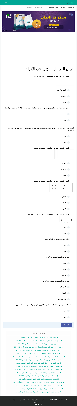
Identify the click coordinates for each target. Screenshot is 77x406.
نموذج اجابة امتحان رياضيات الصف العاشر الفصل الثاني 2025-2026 (38, 344)
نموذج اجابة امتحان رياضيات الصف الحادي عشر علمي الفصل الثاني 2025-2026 (38, 366)
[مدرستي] (70, 2)
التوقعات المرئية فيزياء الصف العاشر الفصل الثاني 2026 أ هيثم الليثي (38, 379)
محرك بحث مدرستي (24, 399)
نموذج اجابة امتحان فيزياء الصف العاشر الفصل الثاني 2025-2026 (38, 376)
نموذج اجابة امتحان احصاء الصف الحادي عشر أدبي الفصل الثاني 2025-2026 (38, 363)
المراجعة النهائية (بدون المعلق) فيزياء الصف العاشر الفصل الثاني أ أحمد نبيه (38, 392)
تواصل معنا (12, 399)
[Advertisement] (38, 48)
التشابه (64, 203)
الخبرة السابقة (62, 287)
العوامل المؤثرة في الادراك (52, 7)
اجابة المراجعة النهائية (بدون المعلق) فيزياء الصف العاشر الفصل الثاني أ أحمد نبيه (38, 389)
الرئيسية (70, 7)
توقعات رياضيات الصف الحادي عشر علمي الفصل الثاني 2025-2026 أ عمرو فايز (38, 385)
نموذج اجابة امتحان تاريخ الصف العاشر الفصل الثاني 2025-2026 (38, 337)
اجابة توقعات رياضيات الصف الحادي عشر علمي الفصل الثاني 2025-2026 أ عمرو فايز (38, 382)
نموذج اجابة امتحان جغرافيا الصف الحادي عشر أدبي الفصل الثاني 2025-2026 (38, 373)
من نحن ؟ (43, 399)
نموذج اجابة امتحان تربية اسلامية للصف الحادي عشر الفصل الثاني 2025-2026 (38, 340)
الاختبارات (63, 7)
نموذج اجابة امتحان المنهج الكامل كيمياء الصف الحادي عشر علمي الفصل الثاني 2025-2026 (38, 356)
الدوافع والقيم (62, 299)
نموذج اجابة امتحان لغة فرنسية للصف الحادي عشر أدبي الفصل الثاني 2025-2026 (38, 347)
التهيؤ (64, 263)
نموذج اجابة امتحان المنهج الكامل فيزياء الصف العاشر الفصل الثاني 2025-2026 (38, 369)
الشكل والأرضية (61, 90)
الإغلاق (64, 163)
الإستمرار (63, 96)
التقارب (64, 102)
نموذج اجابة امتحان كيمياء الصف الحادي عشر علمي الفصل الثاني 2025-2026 (38, 360)
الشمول (64, 293)
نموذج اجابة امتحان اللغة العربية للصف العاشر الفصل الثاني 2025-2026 (38, 353)
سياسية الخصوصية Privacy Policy (58, 399)
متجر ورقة (35, 399)
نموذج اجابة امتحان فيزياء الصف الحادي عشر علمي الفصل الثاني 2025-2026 (38, 350)
